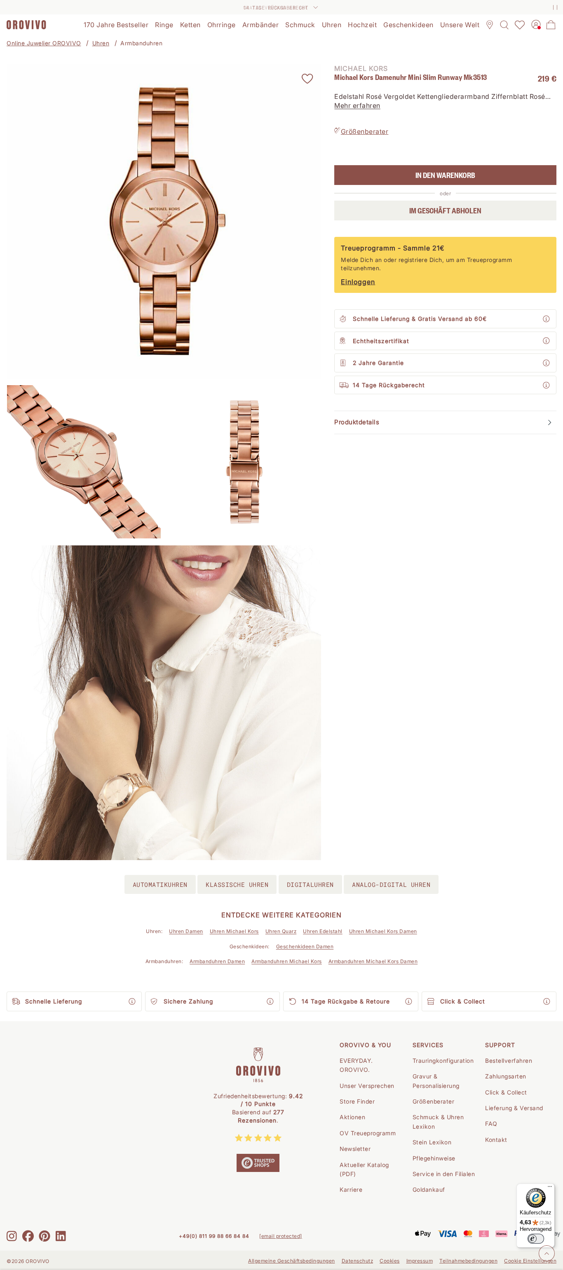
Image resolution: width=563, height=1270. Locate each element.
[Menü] (550, 1188)
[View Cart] (551, 24)
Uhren (101, 43)
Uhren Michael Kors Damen (383, 931)
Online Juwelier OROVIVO (44, 43)
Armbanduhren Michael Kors (286, 961)
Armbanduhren (141, 43)
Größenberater (365, 132)
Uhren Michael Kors (234, 931)
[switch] (536, 1239)
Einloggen (358, 282)
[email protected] (280, 1236)
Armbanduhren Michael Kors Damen (373, 961)
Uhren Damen (186, 931)
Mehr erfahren (357, 106)
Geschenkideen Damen (305, 946)
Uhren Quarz (281, 931)
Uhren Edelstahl (322, 931)
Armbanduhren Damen (217, 961)
